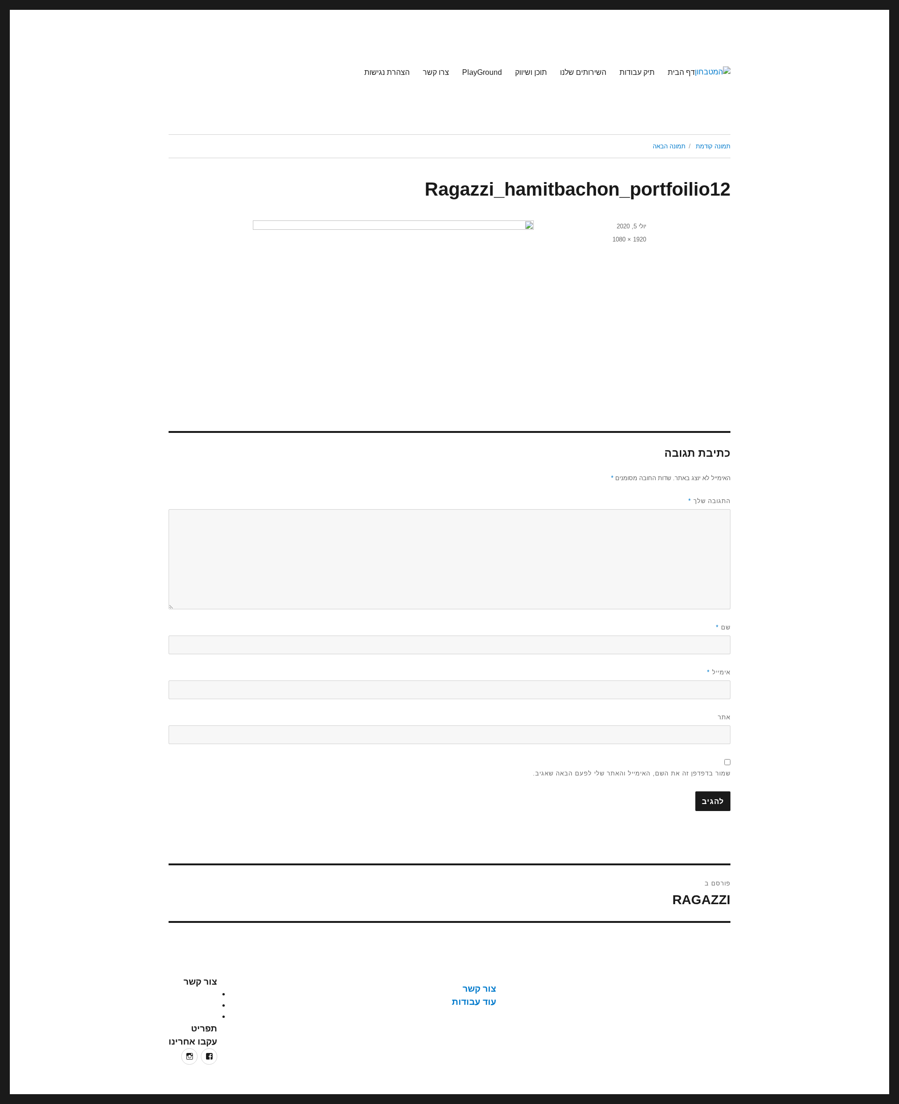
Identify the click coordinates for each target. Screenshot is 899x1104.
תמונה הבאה (669, 146)
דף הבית (681, 72)
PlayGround (482, 72)
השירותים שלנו (583, 72)
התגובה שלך (709, 500)
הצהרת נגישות (387, 72)
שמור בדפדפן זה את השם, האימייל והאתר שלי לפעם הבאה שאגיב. (631, 773)
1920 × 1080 (629, 239)
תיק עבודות (637, 72)
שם (723, 627)
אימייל (718, 672)
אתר (724, 717)
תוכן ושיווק (531, 72)
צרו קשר (436, 72)
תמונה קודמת (713, 146)
